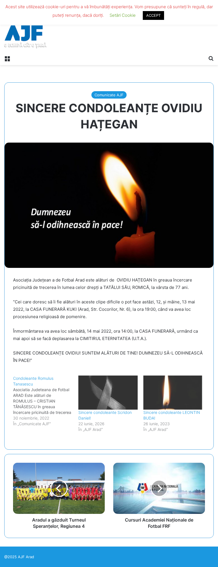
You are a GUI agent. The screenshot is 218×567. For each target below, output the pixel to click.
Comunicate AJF (109, 95)
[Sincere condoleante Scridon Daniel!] (108, 393)
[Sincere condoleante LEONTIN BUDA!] (173, 393)
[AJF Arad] (25, 26)
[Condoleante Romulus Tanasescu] (45, 401)
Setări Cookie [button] (123, 15)
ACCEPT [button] (153, 15)
